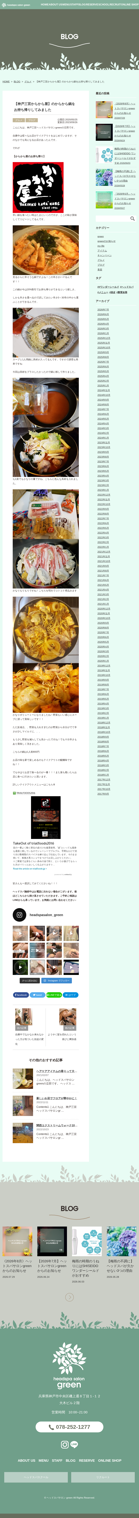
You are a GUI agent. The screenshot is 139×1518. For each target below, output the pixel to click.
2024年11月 (103, 390)
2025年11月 (103, 342)
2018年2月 (103, 770)
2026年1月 (103, 333)
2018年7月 (103, 746)
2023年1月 (103, 490)
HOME (6, 81)
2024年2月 (103, 433)
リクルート (103, 1477)
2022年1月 (103, 547)
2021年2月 (103, 599)
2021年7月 (103, 575)
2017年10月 (103, 789)
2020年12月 (103, 608)
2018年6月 (103, 751)
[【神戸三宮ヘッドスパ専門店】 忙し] (20, 967)
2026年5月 (103, 319)
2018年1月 (103, 774)
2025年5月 (103, 371)
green (100, 236)
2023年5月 (103, 471)
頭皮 (113, 292)
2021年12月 (103, 551)
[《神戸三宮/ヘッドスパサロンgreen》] (20, 933)
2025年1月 (103, 385)
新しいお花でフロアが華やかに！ (56, 1098)
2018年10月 (103, 732)
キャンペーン (104, 255)
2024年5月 (103, 418)
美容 (99, 269)
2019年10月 (103, 675)
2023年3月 (103, 480)
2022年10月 (103, 504)
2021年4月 (103, 589)
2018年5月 (103, 756)
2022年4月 (103, 532)
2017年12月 (103, 779)
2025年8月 (103, 357)
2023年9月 (103, 452)
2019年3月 (103, 708)
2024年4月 (103, 423)
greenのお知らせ (106, 241)
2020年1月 (103, 661)
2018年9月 (103, 737)
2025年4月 (103, 376)
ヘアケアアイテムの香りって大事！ (58, 1071)
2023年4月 (103, 475)
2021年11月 (103, 556)
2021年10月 (103, 561)
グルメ (28, 81)
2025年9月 (103, 352)
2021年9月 (103, 566)
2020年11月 (103, 613)
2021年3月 (103, 594)
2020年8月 (103, 627)
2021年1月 (103, 604)
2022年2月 (103, 542)
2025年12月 (103, 338)
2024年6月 (103, 414)
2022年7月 (103, 518)
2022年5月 (103, 528)
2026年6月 (103, 314)
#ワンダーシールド (109, 287)
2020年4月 (103, 646)
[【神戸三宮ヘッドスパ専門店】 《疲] (71, 967)
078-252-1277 (73, 1427)
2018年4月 (103, 760)
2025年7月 (103, 361)
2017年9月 (103, 793)
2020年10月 (103, 618)
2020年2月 (103, 656)
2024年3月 (103, 428)
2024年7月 (103, 409)
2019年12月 (103, 665)
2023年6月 (103, 466)
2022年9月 (103, 509)
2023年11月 (103, 442)
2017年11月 (103, 784)
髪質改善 (122, 292)
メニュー (103, 292)
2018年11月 (103, 727)
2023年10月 (103, 447)
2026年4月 (103, 323)
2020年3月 (103, 651)
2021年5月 (103, 585)
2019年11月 (103, 670)
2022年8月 (103, 513)
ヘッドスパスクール (36, 1477)
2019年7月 (103, 689)
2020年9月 (103, 623)
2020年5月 (103, 642)
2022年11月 (103, 499)
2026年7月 (103, 309)
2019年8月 (103, 684)
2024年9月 (103, 399)
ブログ (31, 120)
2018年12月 (103, 722)
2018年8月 (103, 741)
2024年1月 (103, 437)
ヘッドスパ (127, 287)
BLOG (17, 81)
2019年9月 (103, 680)
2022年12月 (103, 494)
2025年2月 (103, 380)
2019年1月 (103, 718)
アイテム (102, 250)
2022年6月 (103, 523)
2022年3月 (103, 537)
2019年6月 (103, 694)
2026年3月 (103, 328)
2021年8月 (103, 570)
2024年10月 (103, 395)
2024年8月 (103, 404)
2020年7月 (103, 632)
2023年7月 (103, 461)
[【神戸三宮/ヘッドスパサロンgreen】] (54, 950)
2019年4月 (103, 703)
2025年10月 (103, 347)
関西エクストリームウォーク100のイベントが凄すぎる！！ (72, 1125)
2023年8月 (103, 456)
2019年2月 (103, 713)
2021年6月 (103, 580)
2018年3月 (103, 765)
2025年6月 (103, 366)
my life (100, 245)
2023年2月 (103, 485)
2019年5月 (103, 699)
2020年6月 (103, 637)
